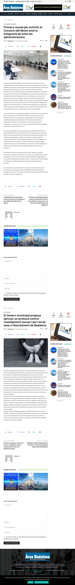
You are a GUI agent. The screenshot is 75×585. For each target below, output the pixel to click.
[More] (40, 46)
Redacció (11, 41)
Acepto (30, 582)
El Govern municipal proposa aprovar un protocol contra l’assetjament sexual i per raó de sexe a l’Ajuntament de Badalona (38, 201)
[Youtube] (70, 1)
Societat (13, 24)
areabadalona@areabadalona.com (35, 570)
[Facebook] (65, 1)
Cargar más (60, 112)
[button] (69, 14)
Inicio (5, 20)
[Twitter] (68, 1)
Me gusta (53, 25)
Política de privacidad (41, 582)
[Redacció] (5, 41)
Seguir (61, 25)
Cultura (60, 95)
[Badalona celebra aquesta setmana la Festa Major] (53, 97)
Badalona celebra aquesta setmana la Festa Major (64, 98)
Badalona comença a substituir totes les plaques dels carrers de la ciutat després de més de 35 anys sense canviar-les (64, 106)
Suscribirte (68, 25)
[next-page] (8, 249)
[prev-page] (5, 249)
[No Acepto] (73, 580)
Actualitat (10, 20)
